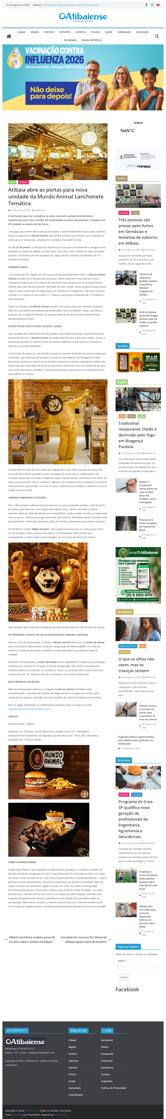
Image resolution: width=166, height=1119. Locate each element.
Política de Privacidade (113, 1087)
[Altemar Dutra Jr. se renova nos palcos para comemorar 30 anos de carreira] (126, 716)
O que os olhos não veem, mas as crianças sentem (136, 664)
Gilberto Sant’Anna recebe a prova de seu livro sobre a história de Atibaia (32, 939)
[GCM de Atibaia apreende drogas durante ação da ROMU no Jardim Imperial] (126, 323)
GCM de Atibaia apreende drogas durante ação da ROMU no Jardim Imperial (148, 319)
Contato (105, 1074)
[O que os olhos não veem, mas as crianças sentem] (138, 629)
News (122, 416)
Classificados (76, 1094)
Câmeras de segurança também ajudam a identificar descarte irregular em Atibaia (148, 284)
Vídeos (104, 1046)
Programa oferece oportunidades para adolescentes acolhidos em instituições (136, 740)
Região (35, 32)
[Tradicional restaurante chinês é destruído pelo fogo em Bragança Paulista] (138, 399)
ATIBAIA (138, 129)
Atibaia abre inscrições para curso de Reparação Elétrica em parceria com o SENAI (147, 916)
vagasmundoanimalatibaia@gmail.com (29, 708)
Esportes (65, 32)
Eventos (81, 32)
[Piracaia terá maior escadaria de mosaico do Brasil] (126, 529)
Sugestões (106, 1081)
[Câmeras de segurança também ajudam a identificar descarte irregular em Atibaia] (126, 289)
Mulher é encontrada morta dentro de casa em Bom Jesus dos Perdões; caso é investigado (148, 492)
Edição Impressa (92, 40)
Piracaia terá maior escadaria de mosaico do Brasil (148, 525)
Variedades (124, 32)
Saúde (108, 32)
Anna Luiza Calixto (128, 646)
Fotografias (107, 1053)
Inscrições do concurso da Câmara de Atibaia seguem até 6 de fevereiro (84, 939)
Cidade (21, 32)
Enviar (124, 977)
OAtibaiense (39, 210)
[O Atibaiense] (9, 36)
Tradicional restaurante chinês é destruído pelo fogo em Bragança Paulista (138, 434)
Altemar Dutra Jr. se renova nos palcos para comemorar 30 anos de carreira (148, 712)
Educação (142, 32)
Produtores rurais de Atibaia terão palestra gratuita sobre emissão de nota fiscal (148, 880)
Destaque (23, 182)
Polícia (95, 32)
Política (49, 32)
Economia (70, 40)
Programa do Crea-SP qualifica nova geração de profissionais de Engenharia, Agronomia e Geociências (136, 819)
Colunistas (107, 1060)
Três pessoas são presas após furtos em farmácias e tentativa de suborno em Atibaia (71, 6)
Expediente (107, 1067)
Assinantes (107, 1040)
